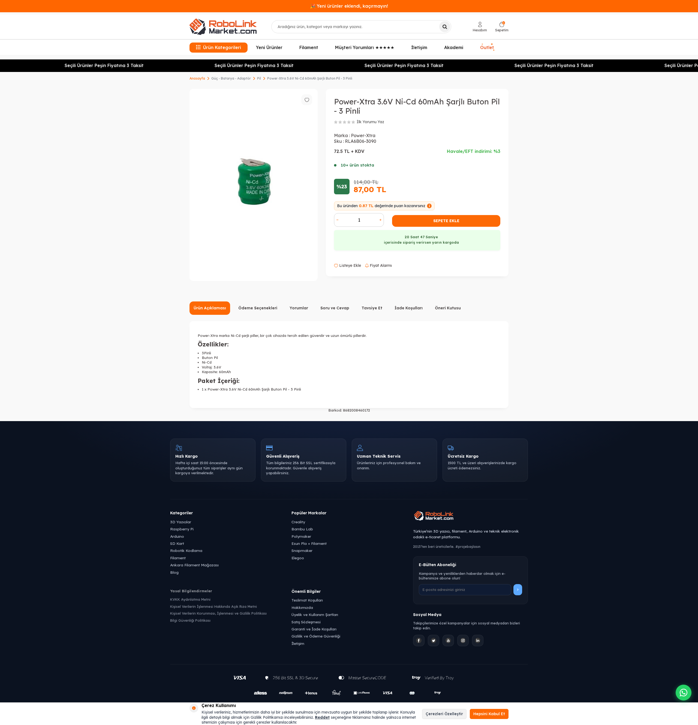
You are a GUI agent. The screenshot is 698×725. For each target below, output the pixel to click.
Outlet (487, 46)
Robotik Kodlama (186, 550)
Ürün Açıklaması (210, 308)
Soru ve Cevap (334, 308)
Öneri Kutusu (448, 308)
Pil (259, 78)
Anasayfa (197, 78)
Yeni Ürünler (269, 47)
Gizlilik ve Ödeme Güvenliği (315, 636)
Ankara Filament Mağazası (194, 565)
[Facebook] (419, 640)
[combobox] (361, 26)
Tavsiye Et (372, 308)
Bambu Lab (302, 529)
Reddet (322, 717)
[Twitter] (433, 640)
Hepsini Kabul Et (489, 713)
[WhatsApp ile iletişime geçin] (683, 692)
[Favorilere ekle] (306, 99)
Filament (308, 47)
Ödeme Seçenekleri (257, 308)
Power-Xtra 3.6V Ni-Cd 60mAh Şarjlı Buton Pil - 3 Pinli (309, 78)
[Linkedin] (477, 640)
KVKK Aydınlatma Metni (190, 599)
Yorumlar (299, 308)
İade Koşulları (409, 308)
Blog (174, 572)
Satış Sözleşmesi (306, 622)
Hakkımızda (302, 607)
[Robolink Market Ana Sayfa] (470, 516)
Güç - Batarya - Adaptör (231, 78)
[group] (253, 185)
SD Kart (177, 543)
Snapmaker (301, 550)
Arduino (177, 536)
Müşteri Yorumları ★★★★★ (364, 47)
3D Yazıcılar (180, 521)
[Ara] (444, 26)
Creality (298, 521)
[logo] (223, 27)
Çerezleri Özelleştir (444, 713)
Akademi (453, 47)
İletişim (419, 47)
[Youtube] (448, 640)
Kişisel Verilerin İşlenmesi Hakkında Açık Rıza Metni (213, 606)
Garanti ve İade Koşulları (313, 629)
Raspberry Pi (182, 529)
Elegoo (297, 557)
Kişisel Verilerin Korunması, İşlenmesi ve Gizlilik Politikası (218, 613)
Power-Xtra (363, 135)
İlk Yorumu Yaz (370, 121)
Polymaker (301, 536)
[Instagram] (463, 640)
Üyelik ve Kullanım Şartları (314, 614)
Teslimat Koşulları (307, 600)
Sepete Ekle (446, 220)
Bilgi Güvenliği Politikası (190, 620)
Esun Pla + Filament (309, 543)
